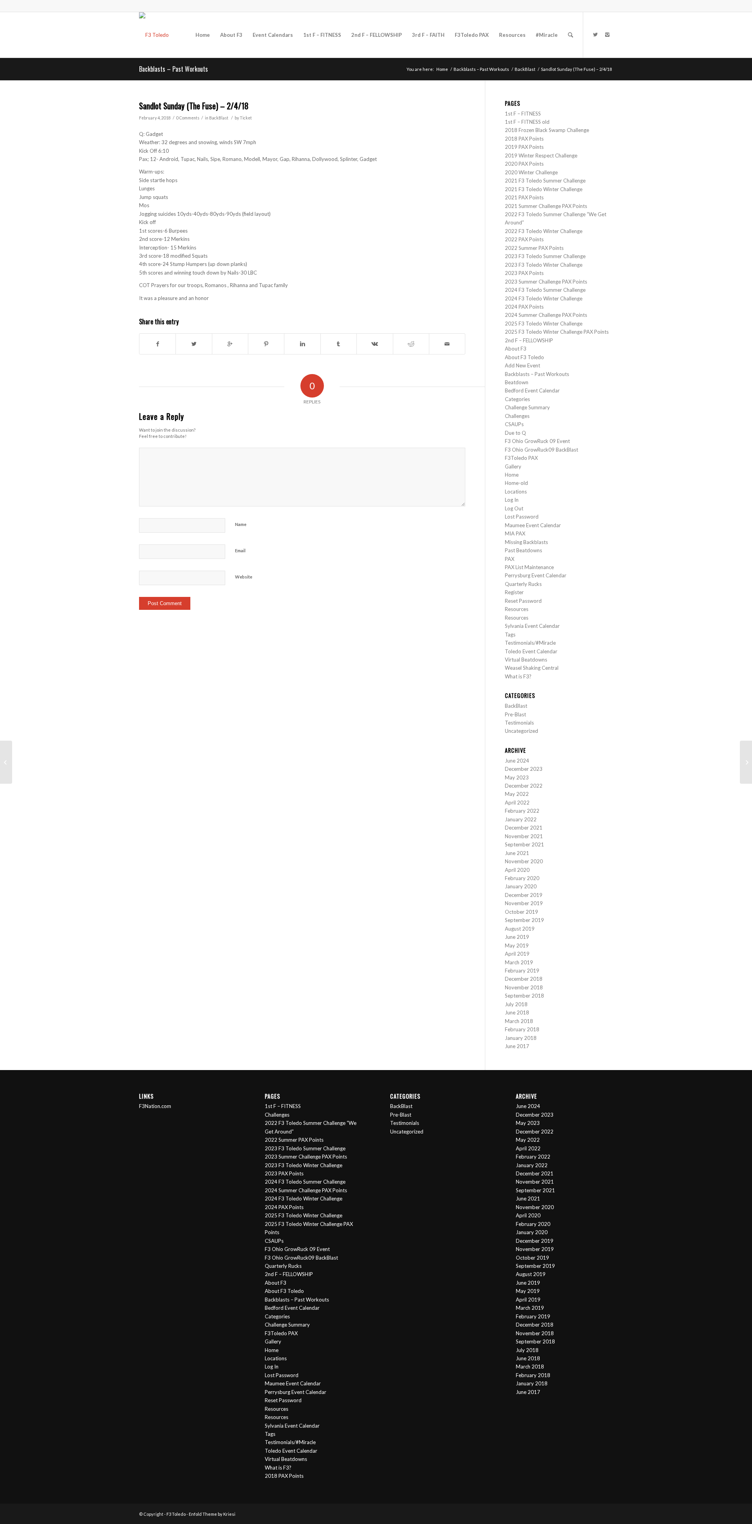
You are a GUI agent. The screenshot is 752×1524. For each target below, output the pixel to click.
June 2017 (517, 1046)
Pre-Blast (515, 714)
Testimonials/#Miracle (530, 643)
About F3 (515, 348)
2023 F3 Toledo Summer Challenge (545, 256)
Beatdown (516, 382)
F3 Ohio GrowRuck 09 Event (537, 441)
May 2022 (517, 794)
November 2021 (524, 836)
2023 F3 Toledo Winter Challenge (543, 265)
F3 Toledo (176, 1514)
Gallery (513, 466)
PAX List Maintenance (529, 567)
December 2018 (523, 979)
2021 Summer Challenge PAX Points (546, 206)
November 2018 (524, 987)
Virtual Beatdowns (526, 659)
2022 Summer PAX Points (534, 248)
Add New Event (522, 365)
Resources (516, 609)
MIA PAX (515, 533)
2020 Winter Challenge (531, 172)
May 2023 (517, 777)
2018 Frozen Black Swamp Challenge (547, 130)
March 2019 (519, 962)
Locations (516, 491)
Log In (512, 500)
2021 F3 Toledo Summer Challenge (545, 180)
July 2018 (516, 1004)
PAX (509, 559)
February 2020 (522, 878)
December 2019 (523, 895)
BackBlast (525, 69)
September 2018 (524, 995)
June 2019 (517, 937)
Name (240, 524)
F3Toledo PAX (521, 458)
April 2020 (517, 870)
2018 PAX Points (524, 139)
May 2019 (517, 945)
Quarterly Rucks (523, 584)
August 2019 (520, 929)
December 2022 (523, 786)
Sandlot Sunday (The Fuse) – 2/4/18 (194, 105)
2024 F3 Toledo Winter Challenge (543, 298)
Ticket (246, 118)
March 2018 (519, 1021)
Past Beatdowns (523, 550)
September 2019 (524, 920)
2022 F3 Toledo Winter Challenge (543, 231)
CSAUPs (514, 424)
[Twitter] (595, 34)
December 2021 (523, 827)
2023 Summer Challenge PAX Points (546, 281)
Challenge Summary (527, 407)
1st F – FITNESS (523, 113)
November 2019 (524, 903)
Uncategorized (521, 731)
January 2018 (521, 1038)
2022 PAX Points (524, 239)
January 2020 (521, 886)
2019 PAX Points (524, 147)
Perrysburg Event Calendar (535, 575)
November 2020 (524, 861)
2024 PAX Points (524, 307)
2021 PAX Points (524, 197)
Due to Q (515, 433)
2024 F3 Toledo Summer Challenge (546, 290)
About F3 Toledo (524, 357)
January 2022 (521, 819)
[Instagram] (607, 34)
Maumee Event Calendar (533, 525)
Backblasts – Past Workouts (173, 69)
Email (240, 550)
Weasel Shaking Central (532, 668)
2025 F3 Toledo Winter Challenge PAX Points (557, 332)
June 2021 (517, 853)
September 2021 (524, 844)
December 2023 (523, 769)
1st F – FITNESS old (527, 122)
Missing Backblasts (526, 542)
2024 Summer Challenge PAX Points (546, 315)
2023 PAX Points (524, 273)
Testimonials (519, 723)
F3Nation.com (155, 1106)
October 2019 (521, 912)
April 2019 (517, 954)
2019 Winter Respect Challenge (541, 155)
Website (243, 576)
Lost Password (522, 516)
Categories (517, 399)
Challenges (517, 416)
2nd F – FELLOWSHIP (529, 340)
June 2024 (517, 760)
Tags (510, 634)
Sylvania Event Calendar (532, 626)
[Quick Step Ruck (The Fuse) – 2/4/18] (6, 762)
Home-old (516, 483)
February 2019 (522, 970)
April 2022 (517, 802)
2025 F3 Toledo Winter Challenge (543, 323)
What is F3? (518, 676)
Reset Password (523, 601)
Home (442, 69)
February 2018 (522, 1029)
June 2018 (517, 1012)
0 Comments (187, 118)
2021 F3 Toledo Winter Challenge (543, 189)
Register (514, 592)
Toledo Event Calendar (531, 651)
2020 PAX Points (524, 164)
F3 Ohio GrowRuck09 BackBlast (541, 450)
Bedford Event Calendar (532, 390)
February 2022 (522, 811)
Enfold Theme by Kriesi (212, 1514)
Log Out (514, 508)
